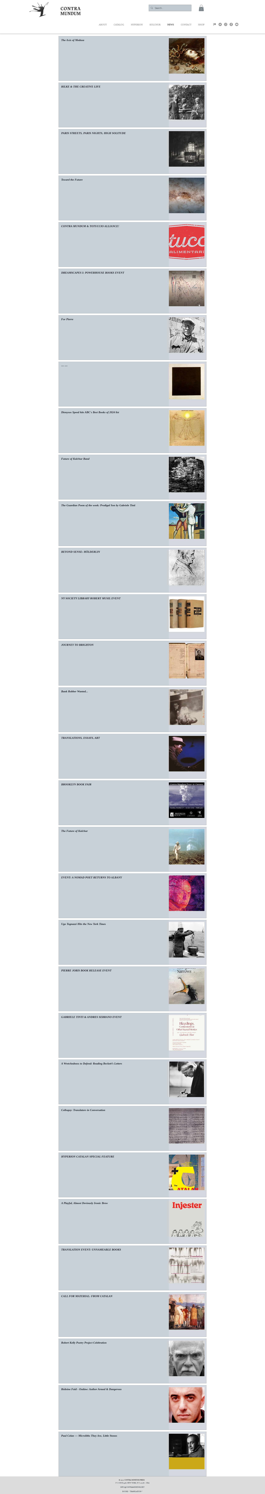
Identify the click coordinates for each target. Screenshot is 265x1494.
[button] (201, 8)
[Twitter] (220, 24)
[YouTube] (236, 24)
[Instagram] (225, 24)
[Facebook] (231, 24)
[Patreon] (214, 24)
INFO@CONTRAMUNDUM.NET (132, 1487)
